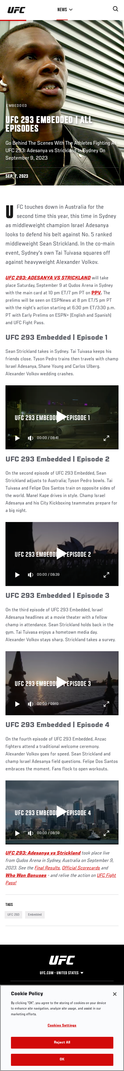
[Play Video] (62, 417)
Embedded (35, 915)
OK (62, 1060)
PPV (96, 293)
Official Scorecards (81, 868)
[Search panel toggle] (115, 9)
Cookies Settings (62, 1026)
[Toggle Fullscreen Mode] (106, 438)
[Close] (114, 994)
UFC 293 (13, 915)
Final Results (47, 868)
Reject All (62, 1043)
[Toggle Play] (17, 438)
